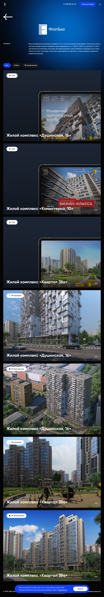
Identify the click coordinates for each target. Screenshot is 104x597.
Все (7, 65)
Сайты (16, 65)
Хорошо (80, 589)
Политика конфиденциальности (89, 591)
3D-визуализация (30, 65)
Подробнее (62, 590)
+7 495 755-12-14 (69, 4)
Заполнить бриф (87, 4)
